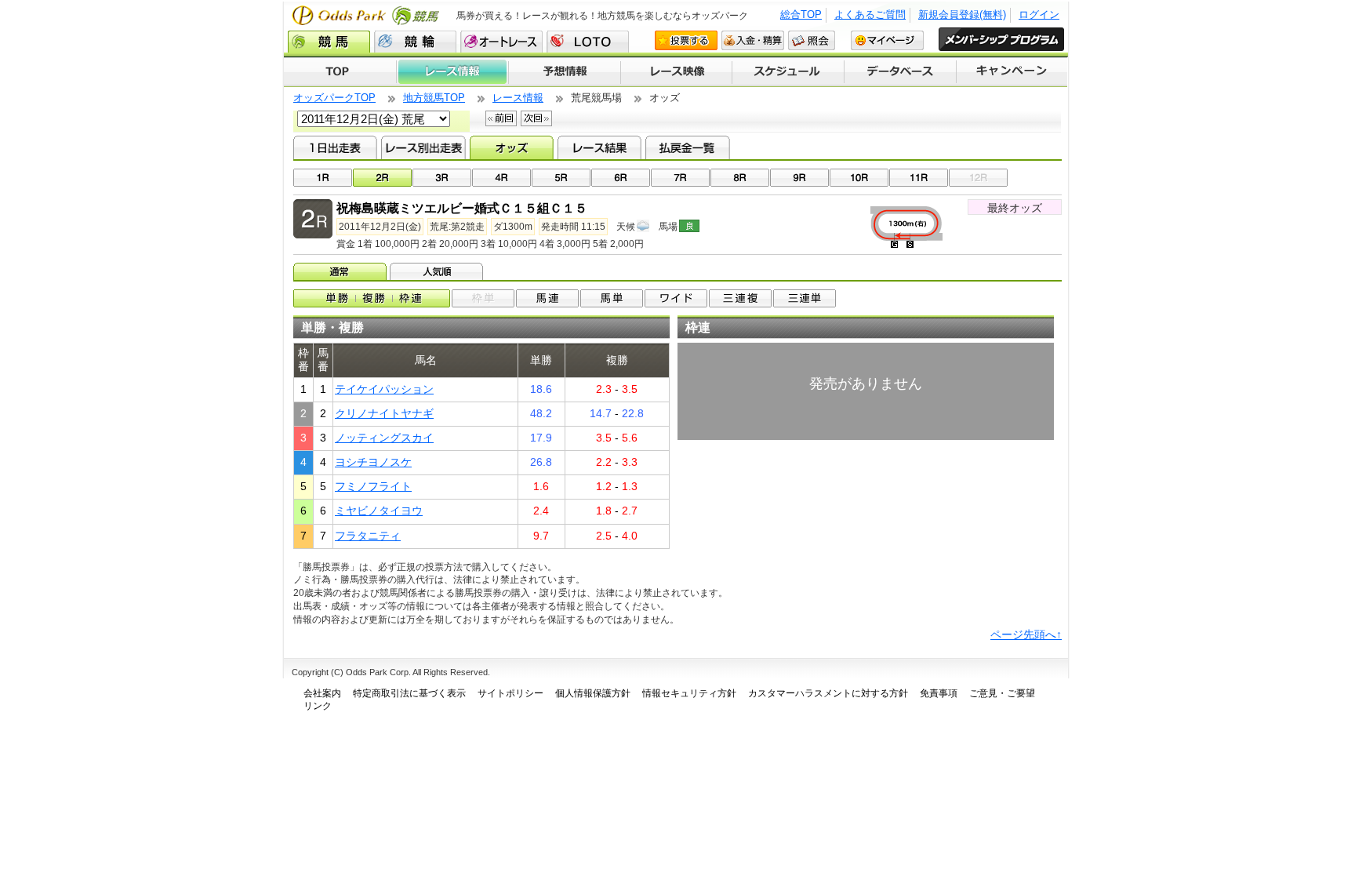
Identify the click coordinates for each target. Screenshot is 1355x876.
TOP (340, 72)
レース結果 (599, 147)
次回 (536, 118)
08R (739, 178)
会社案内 (322, 693)
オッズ (512, 147)
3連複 (740, 298)
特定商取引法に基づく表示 (409, 693)
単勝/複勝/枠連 (371, 298)
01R (322, 178)
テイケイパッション (384, 389)
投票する (686, 40)
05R (561, 178)
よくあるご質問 (870, 14)
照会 (811, 40)
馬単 (611, 298)
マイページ (887, 40)
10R (859, 178)
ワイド (676, 298)
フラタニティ (368, 535)
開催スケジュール (788, 72)
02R (382, 178)
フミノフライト (373, 486)
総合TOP (801, 14)
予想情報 (564, 72)
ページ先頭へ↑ (1026, 634)
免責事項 (938, 693)
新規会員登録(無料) (962, 14)
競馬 (329, 42)
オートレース (501, 42)
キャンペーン (1012, 72)
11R (918, 178)
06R (620, 178)
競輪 (415, 42)
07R (680, 178)
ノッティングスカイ (384, 437)
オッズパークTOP (334, 98)
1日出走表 (335, 147)
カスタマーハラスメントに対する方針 (828, 693)
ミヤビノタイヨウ (379, 510)
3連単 (804, 298)
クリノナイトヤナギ (384, 413)
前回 (501, 118)
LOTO (588, 42)
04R (501, 178)
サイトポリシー (510, 693)
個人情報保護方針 (592, 693)
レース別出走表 (423, 147)
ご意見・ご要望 (1002, 693)
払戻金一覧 (687, 147)
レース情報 (452, 72)
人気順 (438, 271)
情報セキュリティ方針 (689, 693)
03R (441, 178)
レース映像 (676, 72)
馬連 (547, 298)
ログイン (1039, 14)
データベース (901, 72)
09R (799, 178)
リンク (317, 706)
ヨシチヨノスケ (373, 462)
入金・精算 (752, 40)
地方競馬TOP (434, 98)
